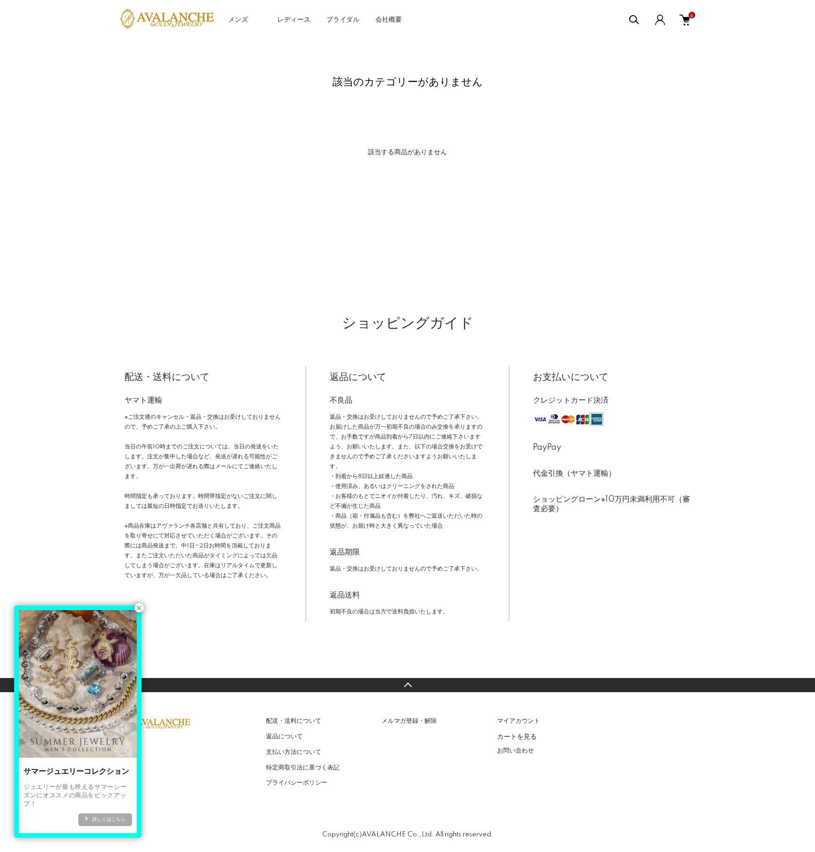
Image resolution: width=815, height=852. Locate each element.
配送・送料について (293, 721)
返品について (284, 736)
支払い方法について (293, 752)
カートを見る (517, 736)
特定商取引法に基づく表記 (303, 767)
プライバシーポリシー (296, 782)
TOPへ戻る (407, 685)
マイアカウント (518, 721)
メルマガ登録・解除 (409, 721)
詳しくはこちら (108, 819)
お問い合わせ (515, 750)
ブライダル (342, 20)
